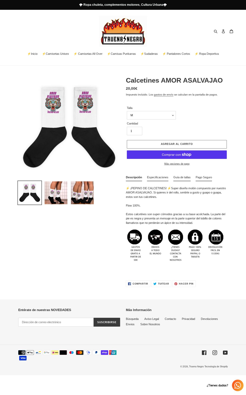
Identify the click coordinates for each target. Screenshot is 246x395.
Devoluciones (209, 318)
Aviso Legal (151, 318)
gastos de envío (163, 94)
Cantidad (132, 123)
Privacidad (188, 318)
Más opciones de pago (176, 163)
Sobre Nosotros (150, 324)
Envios (130, 324)
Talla (129, 108)
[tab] (134, 178)
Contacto (170, 318)
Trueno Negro (196, 366)
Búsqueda (132, 318)
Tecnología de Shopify (216, 366)
